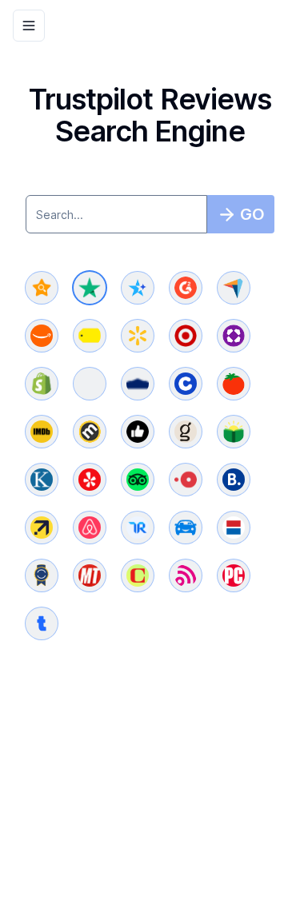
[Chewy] (186, 384)
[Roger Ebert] (138, 432)
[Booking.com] (234, 480)
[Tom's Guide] (42, 623)
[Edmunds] (186, 528)
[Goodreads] (186, 432)
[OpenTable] (186, 480)
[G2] (186, 288)
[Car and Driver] (234, 528)
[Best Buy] (90, 336)
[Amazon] (42, 336)
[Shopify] (42, 384)
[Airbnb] (90, 528)
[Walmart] (138, 336)
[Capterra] (234, 288)
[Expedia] (42, 528)
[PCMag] (234, 575)
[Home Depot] (90, 384)
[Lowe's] (138, 384)
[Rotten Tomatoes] (234, 384)
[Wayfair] (234, 336)
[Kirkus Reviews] (42, 480)
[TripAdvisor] (138, 480)
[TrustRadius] (138, 528)
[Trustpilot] (90, 288)
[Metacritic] (90, 432)
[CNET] (138, 575)
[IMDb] (42, 432)
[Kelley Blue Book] (42, 575)
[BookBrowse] (234, 432)
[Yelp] (90, 480)
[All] (42, 288)
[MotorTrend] (90, 575)
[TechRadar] (186, 575)
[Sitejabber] (138, 288)
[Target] (186, 336)
